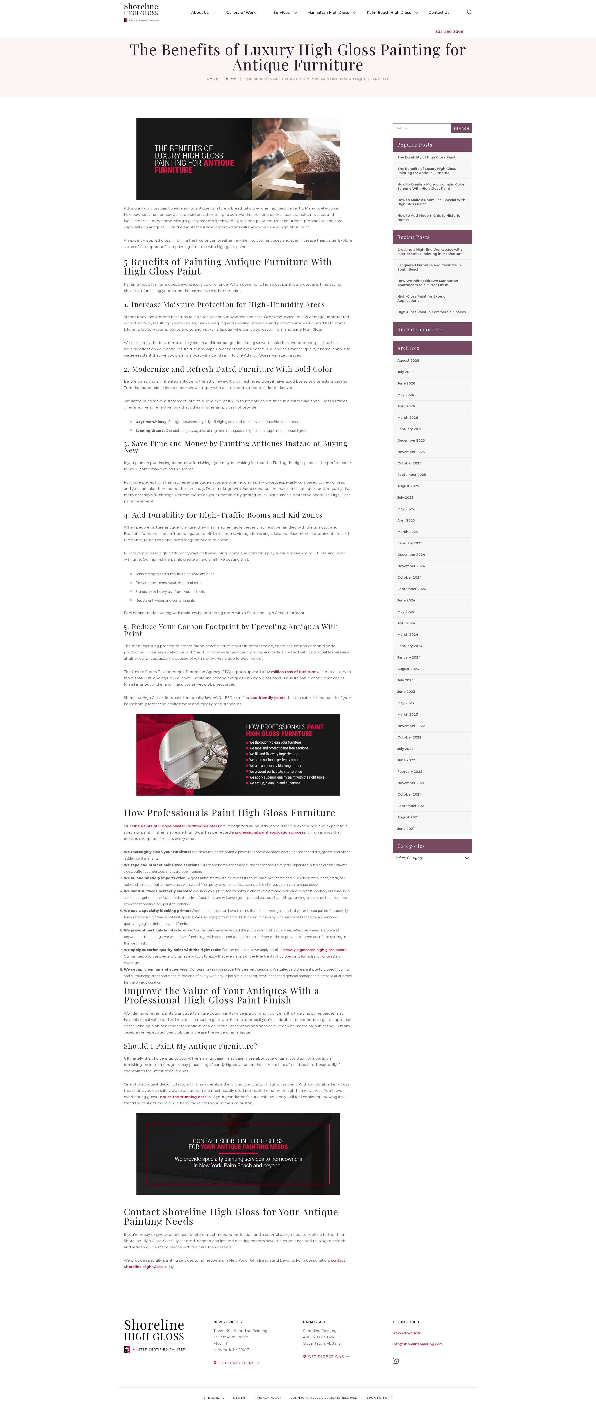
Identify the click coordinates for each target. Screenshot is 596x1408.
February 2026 (409, 429)
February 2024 (410, 646)
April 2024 (406, 623)
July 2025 (405, 497)
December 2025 (411, 440)
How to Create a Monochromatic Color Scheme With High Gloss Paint (430, 186)
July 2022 (405, 749)
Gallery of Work (241, 12)
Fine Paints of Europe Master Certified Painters (175, 826)
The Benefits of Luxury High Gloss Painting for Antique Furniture (426, 171)
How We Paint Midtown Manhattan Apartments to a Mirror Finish (427, 283)
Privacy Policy (268, 1397)
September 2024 (411, 589)
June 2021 (405, 829)
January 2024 (409, 657)
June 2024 (406, 600)
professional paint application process (270, 832)
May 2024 (405, 612)
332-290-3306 (449, 31)
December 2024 (411, 555)
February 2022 (409, 771)
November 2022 (411, 726)
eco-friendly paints (268, 697)
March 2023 (407, 714)
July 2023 (405, 680)
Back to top (378, 1397)
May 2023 (405, 703)
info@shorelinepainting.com (418, 1344)
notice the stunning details (185, 1097)
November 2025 (411, 452)
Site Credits (214, 1397)
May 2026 (405, 395)
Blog (231, 79)
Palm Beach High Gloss (389, 12)
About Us (200, 12)
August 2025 (408, 486)
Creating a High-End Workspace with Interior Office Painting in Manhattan (429, 251)
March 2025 (407, 532)
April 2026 (406, 406)
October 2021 (409, 794)
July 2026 (405, 372)
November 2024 (411, 566)
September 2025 (411, 475)
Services (282, 12)
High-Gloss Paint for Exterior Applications (422, 298)
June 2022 (406, 760)
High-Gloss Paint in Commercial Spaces (431, 312)
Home (212, 79)
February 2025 (409, 543)
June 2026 (406, 383)
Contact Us (439, 12)
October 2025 (409, 463)
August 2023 (408, 669)
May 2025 (405, 509)
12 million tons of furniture (290, 672)
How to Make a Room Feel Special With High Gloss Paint (431, 202)
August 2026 (408, 360)
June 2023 (406, 692)
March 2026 (407, 418)
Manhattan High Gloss (328, 12)
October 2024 (409, 577)
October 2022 (409, 737)
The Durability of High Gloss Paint (426, 157)
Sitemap (240, 1397)
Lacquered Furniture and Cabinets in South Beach (429, 267)
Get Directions (236, 1363)
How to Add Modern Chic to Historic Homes (428, 217)
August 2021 (407, 817)
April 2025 (406, 520)
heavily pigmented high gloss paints (314, 950)
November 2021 (410, 783)
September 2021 (411, 806)
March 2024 (407, 634)
